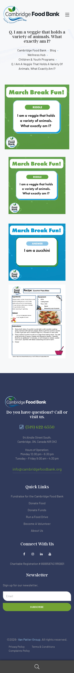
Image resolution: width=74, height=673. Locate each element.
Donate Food (37, 503)
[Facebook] (24, 554)
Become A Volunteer (37, 523)
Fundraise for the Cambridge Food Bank (37, 496)
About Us (37, 530)
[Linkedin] (41, 554)
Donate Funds (37, 510)
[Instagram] (33, 554)
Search (37, 667)
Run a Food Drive (37, 517)
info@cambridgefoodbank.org (37, 469)
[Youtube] (50, 554)
